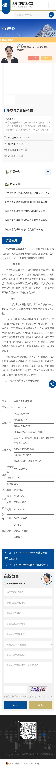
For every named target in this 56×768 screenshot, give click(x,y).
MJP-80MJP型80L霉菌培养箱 (32, 552)
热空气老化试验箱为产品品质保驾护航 (24, 229)
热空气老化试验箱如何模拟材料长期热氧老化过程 (28, 202)
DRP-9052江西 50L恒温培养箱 (33, 564)
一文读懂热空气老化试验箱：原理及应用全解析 (28, 193)
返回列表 (13, 558)
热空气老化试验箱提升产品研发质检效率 (25, 211)
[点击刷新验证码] (38, 689)
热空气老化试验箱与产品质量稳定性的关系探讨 (28, 220)
